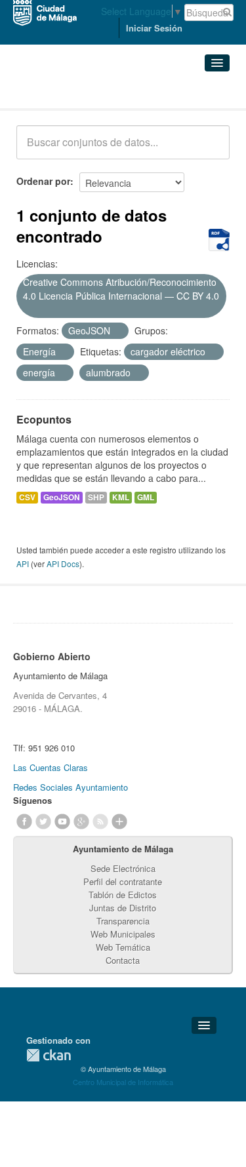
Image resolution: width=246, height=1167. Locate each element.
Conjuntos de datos (74, 92)
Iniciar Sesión (154, 28)
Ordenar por (43, 181)
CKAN (48, 1055)
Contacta (123, 960)
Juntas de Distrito (122, 907)
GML (145, 497)
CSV (27, 497)
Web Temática (123, 947)
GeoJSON (61, 497)
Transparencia (123, 921)
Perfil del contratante (122, 881)
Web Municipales (123, 934)
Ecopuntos (44, 419)
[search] (210, 149)
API (22, 563)
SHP (96, 497)
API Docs (63, 563)
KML (120, 497)
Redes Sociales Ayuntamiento (70, 787)
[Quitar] (27, 310)
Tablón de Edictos (123, 894)
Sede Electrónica (123, 868)
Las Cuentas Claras (50, 767)
